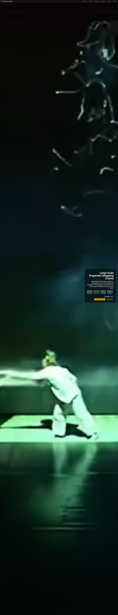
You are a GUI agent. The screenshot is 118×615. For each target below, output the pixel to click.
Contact (108, 1)
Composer (103, 1)
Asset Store (97, 1)
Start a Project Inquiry (99, 299)
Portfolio (85, 1)
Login (115, 1)
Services (90, 1)
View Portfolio (109, 299)
